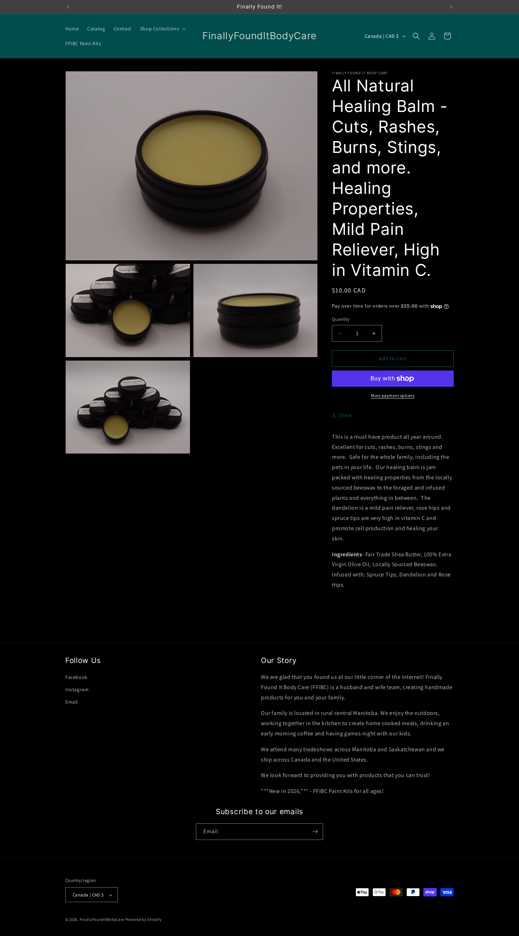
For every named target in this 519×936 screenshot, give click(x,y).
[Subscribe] (315, 831)
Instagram (77, 689)
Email (71, 702)
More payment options (392, 395)
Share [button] (345, 415)
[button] (162, 28)
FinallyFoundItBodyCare (102, 919)
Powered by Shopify (143, 919)
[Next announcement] (451, 6)
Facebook (76, 677)
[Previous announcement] (68, 6)
